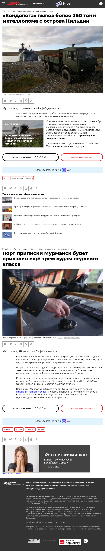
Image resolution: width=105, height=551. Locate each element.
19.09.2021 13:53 (8, 11)
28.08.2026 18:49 (9, 249)
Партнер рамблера (49, 541)
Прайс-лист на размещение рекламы (42, 486)
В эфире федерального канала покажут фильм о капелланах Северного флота (47, 224)
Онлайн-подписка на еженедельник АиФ (66, 482)
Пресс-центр (84, 486)
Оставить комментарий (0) (82, 157)
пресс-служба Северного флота (16, 94)
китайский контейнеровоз (31, 391)
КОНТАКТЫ (90, 482)
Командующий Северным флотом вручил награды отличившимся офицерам (47, 215)
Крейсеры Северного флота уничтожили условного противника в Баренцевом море (50, 207)
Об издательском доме (36, 482)
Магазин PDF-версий (68, 486)
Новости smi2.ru (11, 473)
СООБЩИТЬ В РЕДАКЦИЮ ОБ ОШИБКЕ (40, 489)
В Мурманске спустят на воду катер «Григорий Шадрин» (38, 233)
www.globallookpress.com (69, 338)
